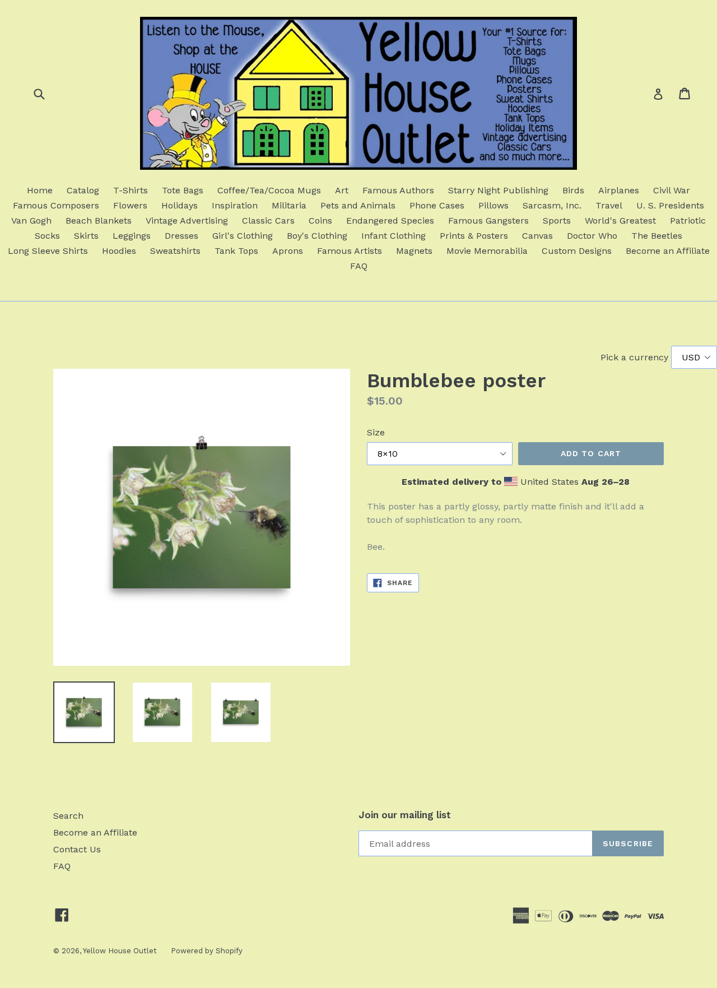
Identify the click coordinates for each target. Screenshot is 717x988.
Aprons (287, 250)
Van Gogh (31, 220)
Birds (573, 190)
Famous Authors (398, 190)
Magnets (414, 250)
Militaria (289, 205)
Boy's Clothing (317, 235)
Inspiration (235, 205)
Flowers (130, 205)
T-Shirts (130, 190)
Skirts (86, 235)
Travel (608, 205)
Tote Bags (182, 190)
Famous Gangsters (488, 220)
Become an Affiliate (668, 250)
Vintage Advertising (187, 220)
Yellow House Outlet (120, 951)
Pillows (493, 205)
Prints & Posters (474, 235)
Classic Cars (268, 220)
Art (341, 190)
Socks (47, 235)
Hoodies (119, 250)
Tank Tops (236, 250)
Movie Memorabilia (487, 250)
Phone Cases (436, 205)
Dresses (181, 235)
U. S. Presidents (670, 205)
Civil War (671, 190)
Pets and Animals (357, 205)
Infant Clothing (393, 235)
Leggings (132, 235)
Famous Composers (56, 205)
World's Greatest (620, 220)
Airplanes (618, 190)
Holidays (179, 205)
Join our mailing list (404, 814)
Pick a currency (635, 357)
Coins (320, 220)
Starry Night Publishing (498, 190)
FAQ (358, 266)
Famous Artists (349, 250)
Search (68, 815)
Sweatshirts (175, 250)
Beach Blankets (99, 220)
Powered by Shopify (207, 951)
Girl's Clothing (242, 235)
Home (40, 190)
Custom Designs (577, 250)
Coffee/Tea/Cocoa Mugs (269, 190)
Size (376, 432)
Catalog (83, 190)
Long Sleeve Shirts (48, 250)
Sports (557, 220)
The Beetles (656, 235)
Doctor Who (592, 235)
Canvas (537, 235)
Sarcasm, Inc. (552, 205)
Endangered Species (390, 220)
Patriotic (688, 220)
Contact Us (77, 849)
